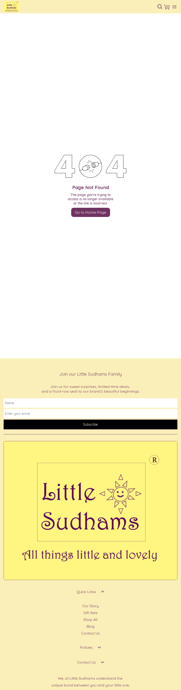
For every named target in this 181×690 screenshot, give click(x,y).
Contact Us (90, 633)
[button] (167, 7)
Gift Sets (90, 612)
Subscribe (90, 424)
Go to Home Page (90, 212)
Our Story (90, 605)
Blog (90, 626)
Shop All (90, 619)
